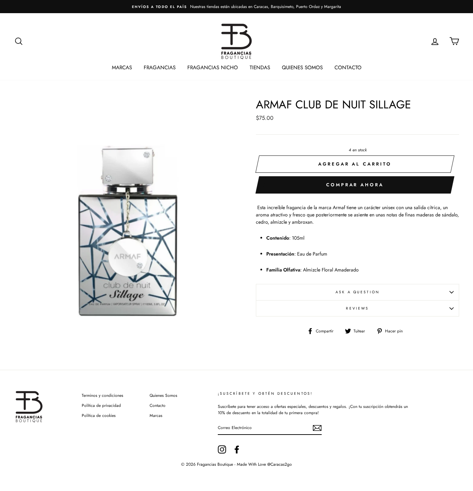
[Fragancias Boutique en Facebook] (237, 449)
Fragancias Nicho (212, 67)
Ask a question (358, 292)
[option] (236, 6)
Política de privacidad (101, 405)
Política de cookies (99, 415)
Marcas (122, 67)
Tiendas (260, 67)
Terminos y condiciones (102, 395)
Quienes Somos (302, 67)
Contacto (348, 67)
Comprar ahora (355, 184)
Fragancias (160, 67)
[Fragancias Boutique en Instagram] (222, 449)
